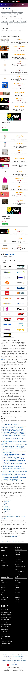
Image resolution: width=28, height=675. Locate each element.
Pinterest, (19, 660)
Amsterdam (18, 582)
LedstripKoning (7, 509)
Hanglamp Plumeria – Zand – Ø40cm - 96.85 (13, 446)
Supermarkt (4, 256)
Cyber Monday (4, 629)
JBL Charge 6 (18, 574)
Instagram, (14, 660)
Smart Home (4, 21)
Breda (16, 585)
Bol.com (3, 550)
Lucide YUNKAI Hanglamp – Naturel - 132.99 (13, 457)
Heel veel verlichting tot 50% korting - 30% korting (14, 434)
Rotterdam (17, 597)
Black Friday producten (6, 614)
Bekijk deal (4, 130)
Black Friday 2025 (5, 626)
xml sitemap (19, 658)
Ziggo (2, 567)
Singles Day (4, 631)
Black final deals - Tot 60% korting (10, 424)
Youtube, (23, 660)
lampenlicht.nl (7, 511)
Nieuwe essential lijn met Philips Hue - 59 (12, 430)
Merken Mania (7, 514)
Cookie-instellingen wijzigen (17, 656)
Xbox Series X (18, 559)
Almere (16, 580)
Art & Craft (6, 501)
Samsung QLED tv (19, 571)
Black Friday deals (5, 610)
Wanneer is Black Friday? (7, 639)
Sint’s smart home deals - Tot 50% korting (12, 429)
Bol (4, 512)
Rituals (2, 560)
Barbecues (16, 11)
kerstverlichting (4, 359)
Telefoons (3, 592)
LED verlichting (14, 30)
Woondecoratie (11, 24)
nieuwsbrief (3, 525)
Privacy (8, 656)
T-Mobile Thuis (5, 565)
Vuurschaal (23, 21)
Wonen (8, 8)
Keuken (14, 18)
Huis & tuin (3, 587)
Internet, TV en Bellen (6, 18)
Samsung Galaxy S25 (20, 566)
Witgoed (3, 602)
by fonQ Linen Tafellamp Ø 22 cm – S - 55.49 (13, 459)
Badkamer (4, 11)
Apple (2, 580)
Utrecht (17, 602)
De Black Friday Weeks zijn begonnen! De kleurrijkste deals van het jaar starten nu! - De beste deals (13, 468)
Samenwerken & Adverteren (12, 654)
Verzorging (4, 599)
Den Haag (17, 587)
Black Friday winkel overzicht (12, 516)
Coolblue (3, 553)
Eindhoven (17, 590)
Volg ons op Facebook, (7, 660)
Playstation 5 (18, 557)
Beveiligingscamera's (6, 13)
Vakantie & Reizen (5, 597)
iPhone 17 (17, 552)
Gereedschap (5, 16)
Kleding (3, 590)
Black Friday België (5, 619)
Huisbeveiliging (13, 16)
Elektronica (3, 582)
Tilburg (17, 599)
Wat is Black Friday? (5, 634)
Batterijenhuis (7, 500)
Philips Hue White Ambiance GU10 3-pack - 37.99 (14, 432)
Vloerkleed (17, 21)
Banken (10, 11)
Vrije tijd (3, 594)
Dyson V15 (17, 569)
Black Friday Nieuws (6, 624)
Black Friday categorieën (7, 612)
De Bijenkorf (4, 555)
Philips (5, 503)
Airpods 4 (17, 554)
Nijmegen (17, 594)
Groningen (17, 592)
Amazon (6, 506)
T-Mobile (3, 562)
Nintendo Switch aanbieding (19, 563)
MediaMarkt (7, 508)
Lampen (4, 489)
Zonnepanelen (20, 24)
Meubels (20, 18)
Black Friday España (6, 622)
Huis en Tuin (10, 254)
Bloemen (15, 13)
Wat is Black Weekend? (6, 641)
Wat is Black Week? (5, 636)
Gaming (3, 585)
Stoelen (11, 21)
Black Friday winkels (6, 617)
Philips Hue (21, 30)
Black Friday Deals (6, 541)
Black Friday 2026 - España (15, 664)
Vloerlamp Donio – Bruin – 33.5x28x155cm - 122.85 (14, 444)
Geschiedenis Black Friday (5, 645)
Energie (20, 13)
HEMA (5, 504)
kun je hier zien (13, 536)
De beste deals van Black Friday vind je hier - (13, 480)
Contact (3, 654)
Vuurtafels (4, 24)
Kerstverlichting (5, 30)
